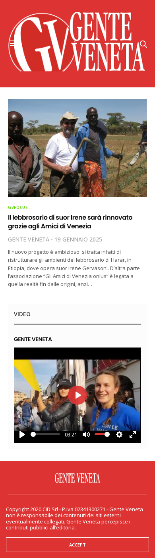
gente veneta (28, 239)
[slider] (45, 434)
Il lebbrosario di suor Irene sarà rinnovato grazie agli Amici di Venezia (70, 222)
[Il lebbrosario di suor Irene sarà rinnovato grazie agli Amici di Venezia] (77, 148)
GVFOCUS (18, 207)
